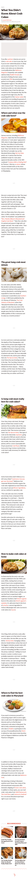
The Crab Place (6, 794)
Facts (2, 7)
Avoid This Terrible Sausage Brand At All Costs (7, 841)
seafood (10, 59)
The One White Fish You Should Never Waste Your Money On (20, 863)
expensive (19, 435)
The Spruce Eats (12, 358)
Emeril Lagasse (22, 599)
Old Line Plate (19, 153)
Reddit (11, 729)
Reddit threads (14, 75)
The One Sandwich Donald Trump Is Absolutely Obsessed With (20, 842)
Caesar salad (19, 97)
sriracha (5, 605)
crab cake (9, 61)
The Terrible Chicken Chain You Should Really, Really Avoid (6, 862)
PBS (11, 79)
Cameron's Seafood (20, 794)
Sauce (13, 610)
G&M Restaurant (21, 792)
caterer (18, 164)
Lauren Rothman (7, 20)
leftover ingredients (19, 488)
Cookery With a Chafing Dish (17, 162)
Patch (23, 731)
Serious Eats (10, 641)
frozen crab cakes (20, 788)
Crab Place (15, 446)
